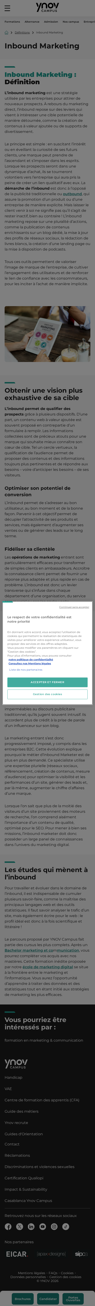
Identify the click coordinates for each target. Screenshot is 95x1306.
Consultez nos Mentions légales (30, 663)
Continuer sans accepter (74, 606)
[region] (47, 653)
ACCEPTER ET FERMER (47, 682)
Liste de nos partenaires (25, 669)
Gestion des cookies (47, 694)
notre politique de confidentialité (31, 659)
